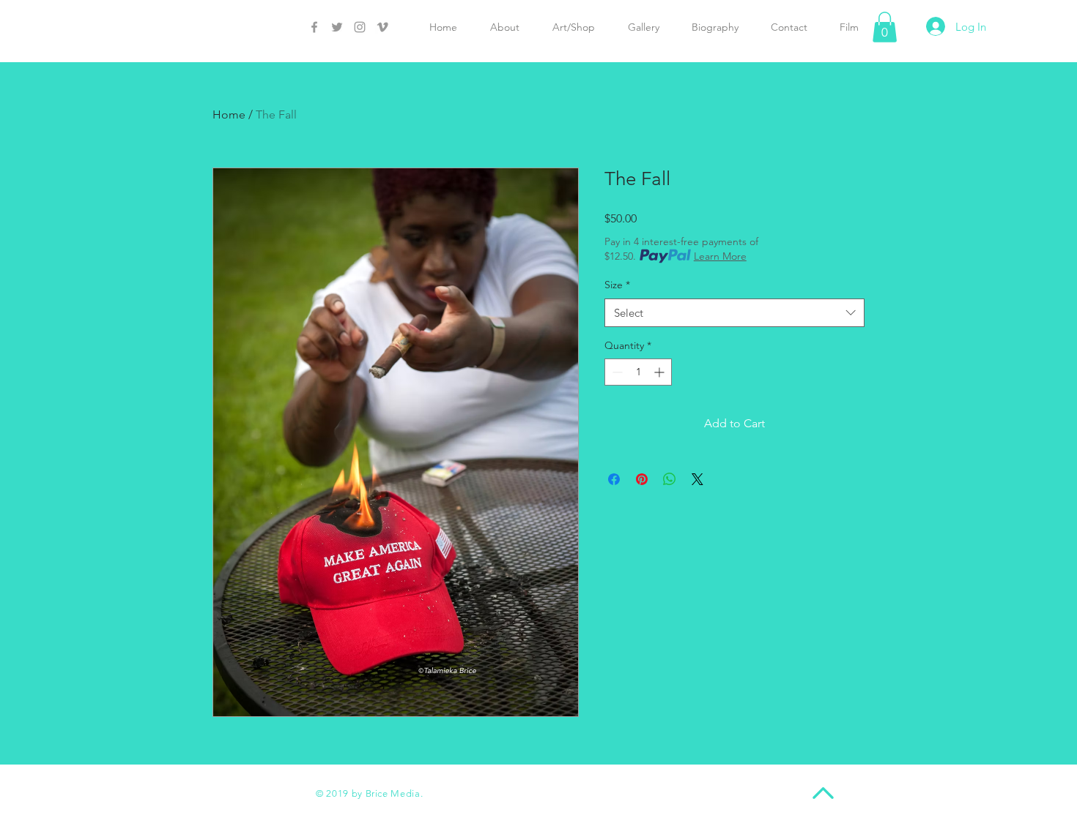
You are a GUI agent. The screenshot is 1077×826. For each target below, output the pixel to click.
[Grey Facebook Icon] (314, 27)
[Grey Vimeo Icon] (382, 27)
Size (617, 284)
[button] (885, 27)
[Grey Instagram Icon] (359, 27)
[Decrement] (616, 372)
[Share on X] (697, 479)
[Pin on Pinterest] (642, 479)
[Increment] (660, 372)
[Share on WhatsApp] (669, 479)
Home (228, 114)
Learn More (720, 256)
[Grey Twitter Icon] (337, 27)
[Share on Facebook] (614, 479)
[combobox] (734, 313)
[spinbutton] (638, 372)
